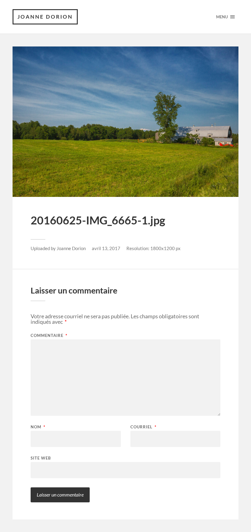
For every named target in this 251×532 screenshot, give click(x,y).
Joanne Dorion (45, 16)
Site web (41, 458)
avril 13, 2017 (106, 248)
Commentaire (49, 336)
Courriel (143, 427)
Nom (38, 427)
